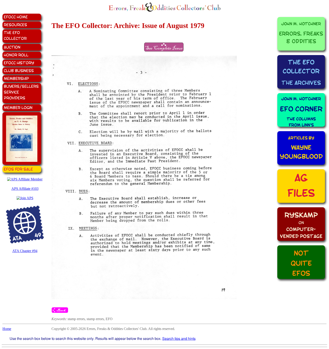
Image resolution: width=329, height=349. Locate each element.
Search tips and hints (179, 338)
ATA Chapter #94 (24, 251)
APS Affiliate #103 (24, 189)
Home (6, 329)
